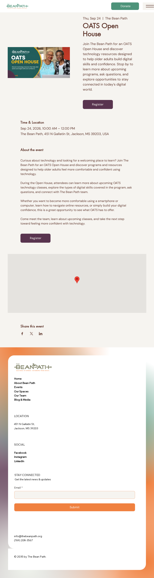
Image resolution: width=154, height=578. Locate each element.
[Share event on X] (31, 333)
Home (18, 378)
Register (97, 104)
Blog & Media (22, 399)
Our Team (20, 395)
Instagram (20, 457)
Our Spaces (21, 391)
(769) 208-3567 (23, 540)
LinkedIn (19, 461)
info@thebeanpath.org (28, 536)
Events (18, 387)
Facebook (20, 452)
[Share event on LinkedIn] (40, 333)
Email (18, 487)
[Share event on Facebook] (22, 333)
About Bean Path (24, 383)
